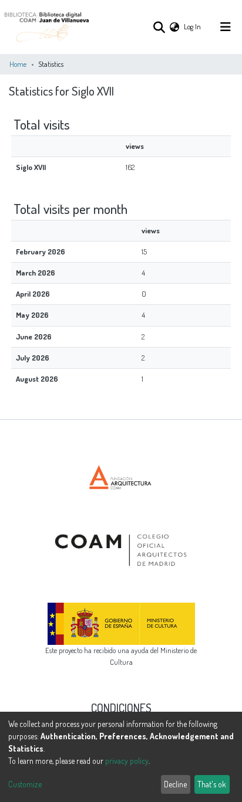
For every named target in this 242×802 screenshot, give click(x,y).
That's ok (211, 784)
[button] (174, 26)
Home (17, 64)
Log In (193, 26)
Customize (25, 784)
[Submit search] (159, 27)
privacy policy (127, 761)
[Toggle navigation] (225, 27)
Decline (175, 784)
